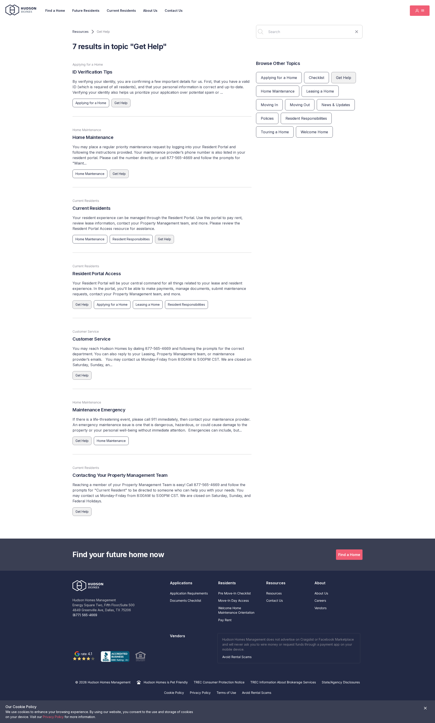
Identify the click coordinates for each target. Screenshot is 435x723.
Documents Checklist (185, 600)
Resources (274, 593)
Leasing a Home (148, 304)
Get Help (121, 103)
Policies (267, 118)
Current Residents (121, 10)
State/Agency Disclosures (341, 682)
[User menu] (420, 10)
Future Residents (85, 10)
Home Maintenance (89, 174)
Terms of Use (226, 692)
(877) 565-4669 (84, 615)
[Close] (425, 708)
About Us (150, 10)
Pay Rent (225, 620)
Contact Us (174, 10)
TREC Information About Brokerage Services (283, 682)
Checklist (316, 77)
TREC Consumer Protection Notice (219, 682)
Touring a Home (275, 132)
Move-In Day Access (233, 600)
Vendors (320, 608)
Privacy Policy (200, 692)
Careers (320, 600)
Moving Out (300, 105)
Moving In (269, 105)
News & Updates (335, 105)
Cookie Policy (174, 692)
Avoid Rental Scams (236, 657)
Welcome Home (314, 132)
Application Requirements (189, 593)
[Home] (20, 11)
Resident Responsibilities (131, 239)
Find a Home (55, 10)
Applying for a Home (90, 103)
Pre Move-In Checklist (234, 593)
